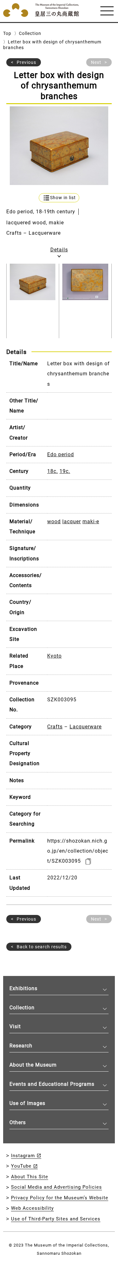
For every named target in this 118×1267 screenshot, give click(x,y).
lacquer (71, 521)
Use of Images (27, 1103)
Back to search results (42, 946)
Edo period (60, 454)
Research (20, 1046)
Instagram (23, 1155)
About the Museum (33, 1065)
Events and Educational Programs (51, 1084)
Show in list (63, 197)
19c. (64, 471)
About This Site (29, 1177)
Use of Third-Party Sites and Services (55, 1219)
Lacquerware (86, 727)
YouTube (21, 1166)
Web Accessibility (32, 1208)
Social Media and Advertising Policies (56, 1187)
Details (59, 250)
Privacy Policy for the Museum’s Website (59, 1198)
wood (54, 521)
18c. (52, 471)
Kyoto (54, 656)
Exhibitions (23, 988)
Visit (15, 1026)
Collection (30, 33)
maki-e (90, 521)
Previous (26, 62)
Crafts (55, 727)
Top (7, 33)
